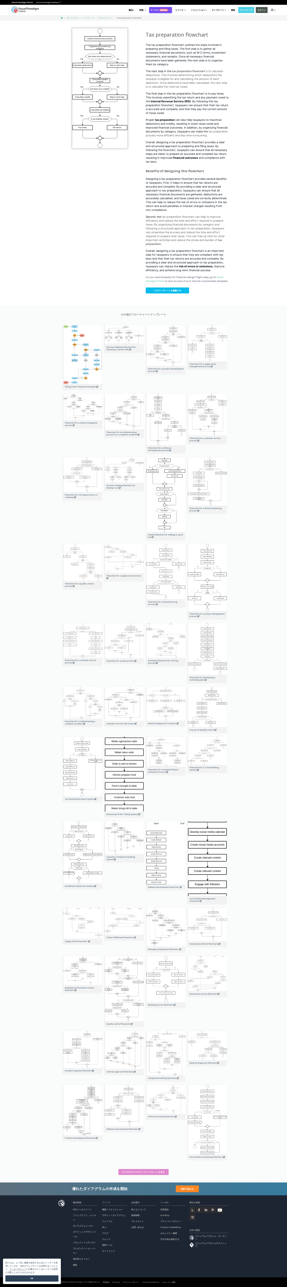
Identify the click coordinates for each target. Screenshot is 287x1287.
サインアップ (246, 10)
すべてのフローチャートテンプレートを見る (143, 1172)
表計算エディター (81, 1258)
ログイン (262, 10)
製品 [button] (131, 10)
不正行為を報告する (169, 1239)
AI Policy (164, 1215)
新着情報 (135, 1215)
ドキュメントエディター (84, 1242)
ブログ (105, 1233)
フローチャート (105, 17)
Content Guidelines (170, 1227)
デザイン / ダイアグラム (113, 1215)
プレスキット (137, 1221)
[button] (143, 10)
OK (31, 1278)
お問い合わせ (137, 1227)
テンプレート (88, 17)
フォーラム (107, 1221)
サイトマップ (108, 1251)
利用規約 (164, 1209)
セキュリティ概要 (168, 1233)
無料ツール (107, 1245)
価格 (233, 10)
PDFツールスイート (82, 1209)
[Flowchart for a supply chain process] (124, 580)
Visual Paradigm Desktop (47, 2)
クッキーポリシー (18, 1269)
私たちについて (138, 1209)
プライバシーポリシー (170, 1221)
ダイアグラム (72, 17)
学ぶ (104, 1227)
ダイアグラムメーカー (83, 1225)
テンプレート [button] (218, 10)
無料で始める (187, 1188)
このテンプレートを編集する (167, 290)
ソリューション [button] (198, 10)
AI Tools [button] (159, 10)
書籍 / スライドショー (112, 1209)
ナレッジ (106, 1239)
